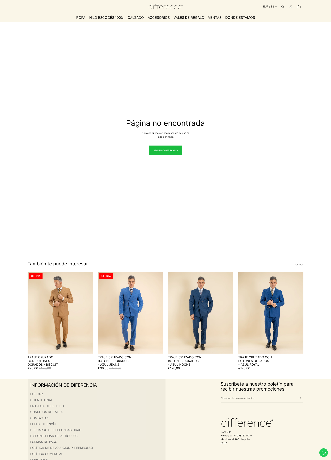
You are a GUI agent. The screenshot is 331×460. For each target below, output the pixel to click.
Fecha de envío (43, 424)
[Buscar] (283, 6)
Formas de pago (43, 442)
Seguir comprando (165, 150)
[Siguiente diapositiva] (87, 312)
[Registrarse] (299, 398)
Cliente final (41, 400)
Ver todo (299, 264)
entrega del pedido (47, 406)
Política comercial (46, 454)
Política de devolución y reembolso (61, 448)
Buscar (36, 394)
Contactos (39, 418)
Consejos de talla (46, 412)
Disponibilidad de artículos (54, 436)
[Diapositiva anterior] (33, 312)
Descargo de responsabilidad (55, 430)
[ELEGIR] (87, 347)
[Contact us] (323, 452)
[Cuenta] (291, 6)
